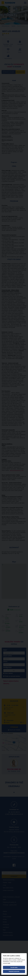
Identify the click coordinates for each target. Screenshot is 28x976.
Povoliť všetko (14, 967)
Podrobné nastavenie (14, 971)
